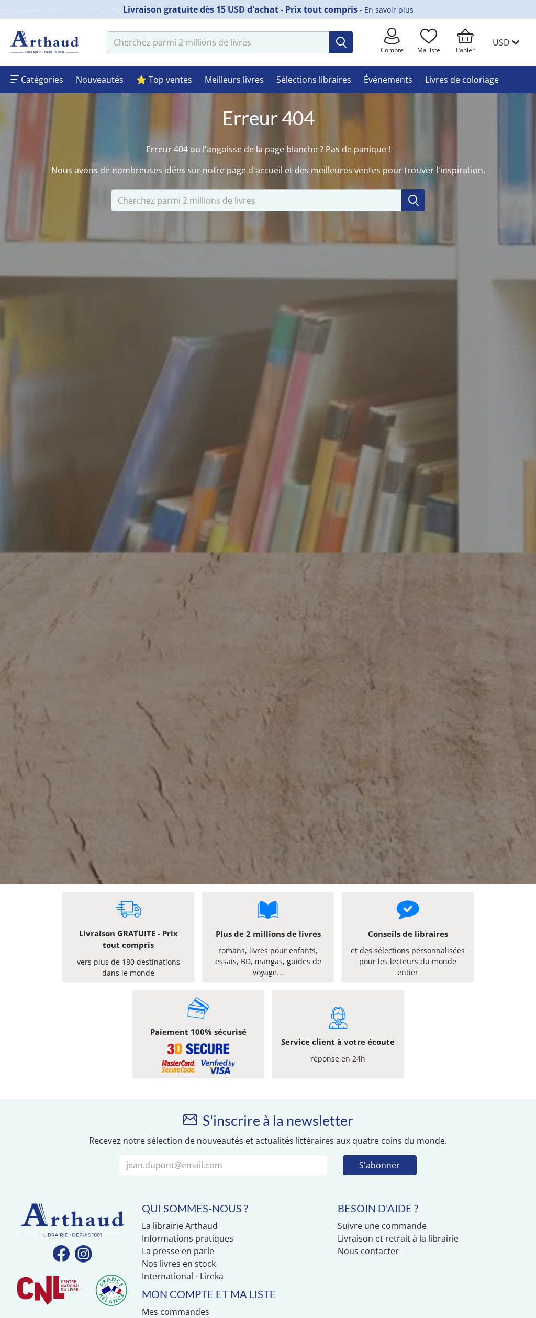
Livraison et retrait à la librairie (398, 1238)
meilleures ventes (346, 170)
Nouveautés (100, 79)
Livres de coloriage (462, 79)
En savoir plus (389, 10)
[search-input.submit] (341, 42)
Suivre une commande (382, 1226)
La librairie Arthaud (180, 1226)
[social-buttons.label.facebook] (61, 1254)
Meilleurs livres (234, 79)
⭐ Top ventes (164, 79)
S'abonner (379, 1165)
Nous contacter (368, 1251)
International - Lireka (183, 1276)
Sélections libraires (313, 79)
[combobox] (218, 42)
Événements (388, 79)
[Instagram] (83, 1254)
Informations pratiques (187, 1238)
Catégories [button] (41, 79)
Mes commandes (175, 1311)
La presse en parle (178, 1251)
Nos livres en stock (179, 1263)
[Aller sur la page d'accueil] (44, 42)
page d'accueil (255, 170)
